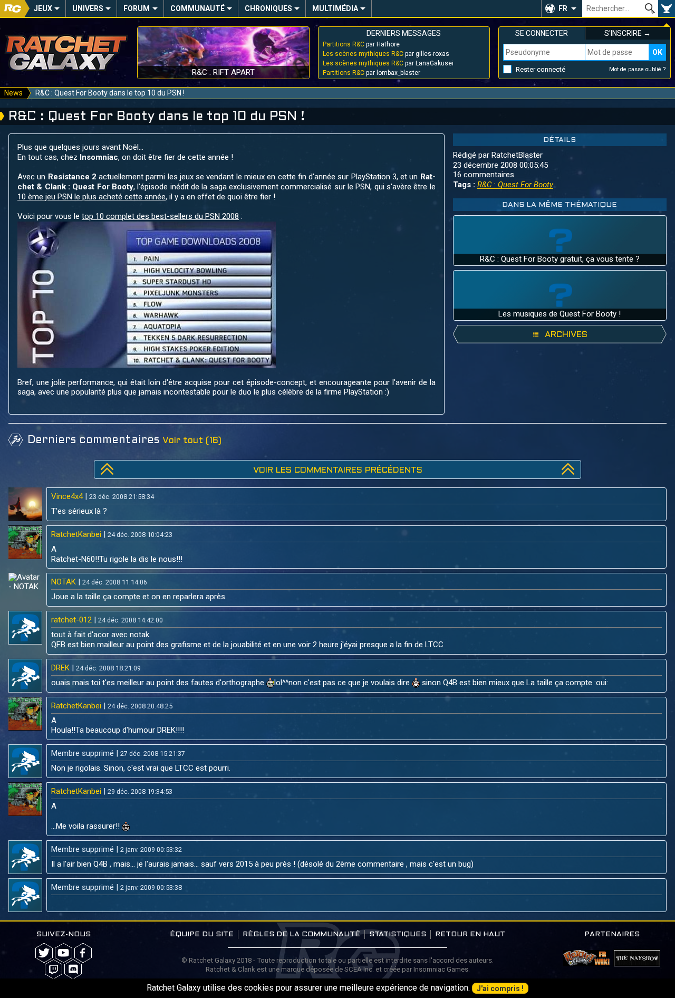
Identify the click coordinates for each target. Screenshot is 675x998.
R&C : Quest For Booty (515, 184)
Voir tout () (191, 441)
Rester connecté (540, 69)
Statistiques (397, 934)
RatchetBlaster (517, 155)
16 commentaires (483, 174)
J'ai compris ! (500, 988)
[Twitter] (44, 953)
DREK (60, 668)
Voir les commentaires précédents (337, 470)
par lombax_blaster (371, 72)
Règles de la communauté (301, 934)
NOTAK (63, 582)
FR (562, 8)
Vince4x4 (67, 496)
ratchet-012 (71, 620)
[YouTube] (63, 953)
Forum (136, 8)
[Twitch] (53, 969)
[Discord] (73, 969)
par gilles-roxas (386, 53)
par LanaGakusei (388, 63)
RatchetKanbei (76, 534)
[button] (561, 8)
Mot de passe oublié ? (637, 69)
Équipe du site (202, 934)
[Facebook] (83, 953)
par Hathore (361, 44)
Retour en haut (470, 934)
